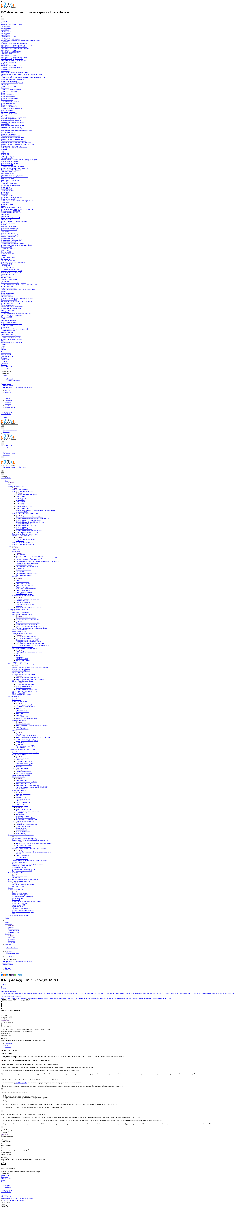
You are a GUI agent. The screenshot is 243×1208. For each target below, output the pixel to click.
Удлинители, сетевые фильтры (115, 998)
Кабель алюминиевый (23, 724)
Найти (3, 1206)
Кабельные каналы (22, 780)
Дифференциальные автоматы (26, 636)
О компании (5, 1175)
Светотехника (16, 549)
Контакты (4, 1182)
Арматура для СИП (87, 998)
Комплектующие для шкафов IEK (136, 998)
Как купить (12, 927)
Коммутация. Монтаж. (23, 794)
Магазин (3, 1180)
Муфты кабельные (99, 998)
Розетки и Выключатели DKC (25, 539)
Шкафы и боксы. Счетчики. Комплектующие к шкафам (30, 667)
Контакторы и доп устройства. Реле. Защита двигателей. (34, 843)
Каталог (11, 484)
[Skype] (18, 975)
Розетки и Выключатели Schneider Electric (29, 517)
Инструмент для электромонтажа (23, 884)
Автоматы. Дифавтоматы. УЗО (22, 612)
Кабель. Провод (17, 700)
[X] (10, 975)
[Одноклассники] (4, 975)
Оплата (7, 1045)
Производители (6, 1178)
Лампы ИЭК (33, 998)
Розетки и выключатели (20, 489)
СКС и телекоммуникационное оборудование (173, 993)
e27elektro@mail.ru (7, 385)
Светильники (20, 554)
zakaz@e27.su (6, 384)
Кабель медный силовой (24, 705)
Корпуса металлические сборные (158, 998)
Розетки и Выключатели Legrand (26, 494)
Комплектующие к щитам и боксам (27, 677)
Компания (11, 937)
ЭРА (170, 998)
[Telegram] (20, 975)
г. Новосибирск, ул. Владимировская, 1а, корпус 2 (18, 387)
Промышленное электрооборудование (24, 838)
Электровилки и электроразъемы (26, 824)
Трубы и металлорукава (23, 809)
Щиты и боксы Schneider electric (26, 684)
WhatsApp (8, 392)
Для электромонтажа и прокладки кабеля (25, 753)
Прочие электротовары (19, 893)
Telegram (7, 390)
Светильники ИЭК (23, 998)
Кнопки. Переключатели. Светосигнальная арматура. (33, 852)
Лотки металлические (23, 758)
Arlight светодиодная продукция (224, 993)
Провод (18, 734)
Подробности (5, 1020)
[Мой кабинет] (1, 451)
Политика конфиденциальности (13, 1200)
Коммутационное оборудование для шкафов (51, 998)
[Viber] (12, 975)
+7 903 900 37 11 (6, 366)
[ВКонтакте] (2, 975)
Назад (12, 483)
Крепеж (211, 993)
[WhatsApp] (15, 975)
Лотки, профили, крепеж (9, 998)
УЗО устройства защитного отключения (29, 652)
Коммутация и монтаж (73, 998)
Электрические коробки (24, 771)
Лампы (18, 580)
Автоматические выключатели (26, 618)
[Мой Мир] (7, 975)
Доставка (8, 1047)
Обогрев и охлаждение (19, 876)
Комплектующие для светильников (27, 599)
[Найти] (2, 19)
